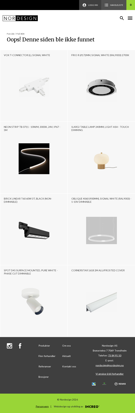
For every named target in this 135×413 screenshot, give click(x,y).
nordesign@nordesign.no (110, 365)
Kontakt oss (69, 366)
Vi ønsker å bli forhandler (110, 373)
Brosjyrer (43, 376)
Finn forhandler (46, 355)
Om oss (66, 345)
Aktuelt (66, 355)
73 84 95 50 (114, 355)
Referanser (44, 366)
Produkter (44, 345)
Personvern (42, 406)
